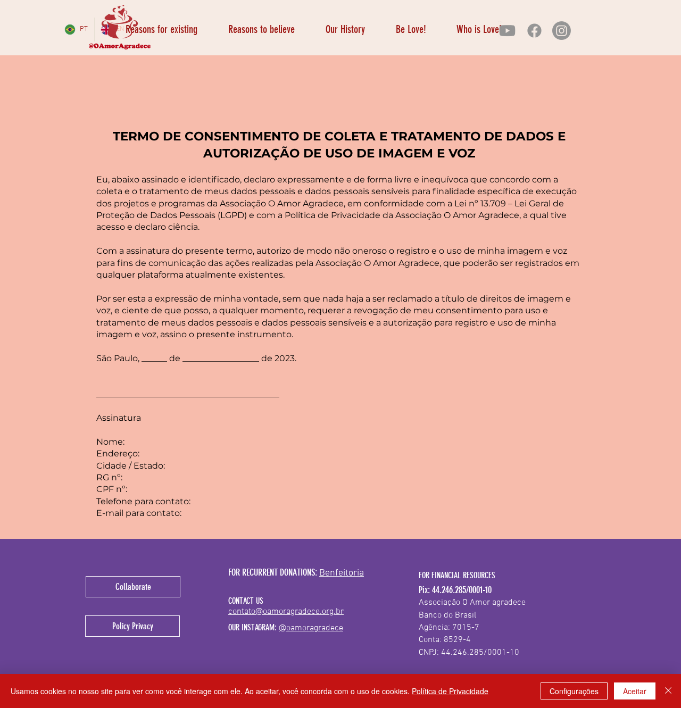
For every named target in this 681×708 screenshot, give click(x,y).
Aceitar (634, 691)
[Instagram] (561, 30)
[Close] (668, 690)
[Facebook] (534, 30)
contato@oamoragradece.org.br (286, 611)
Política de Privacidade (450, 691)
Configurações (574, 691)
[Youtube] (507, 30)
